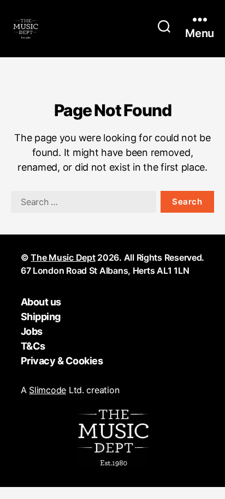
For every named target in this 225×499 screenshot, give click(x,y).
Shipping (41, 316)
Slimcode (47, 389)
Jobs (32, 331)
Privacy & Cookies (62, 360)
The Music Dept (63, 257)
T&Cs (33, 346)
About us (41, 302)
